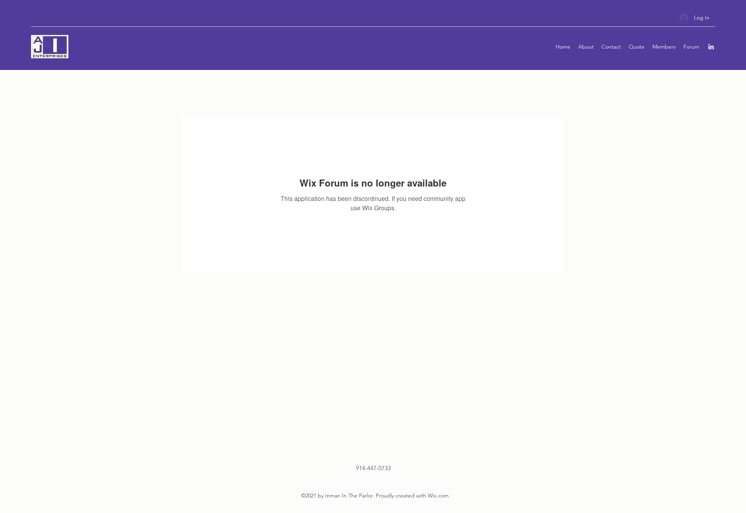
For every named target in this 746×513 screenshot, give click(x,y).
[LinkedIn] (711, 47)
